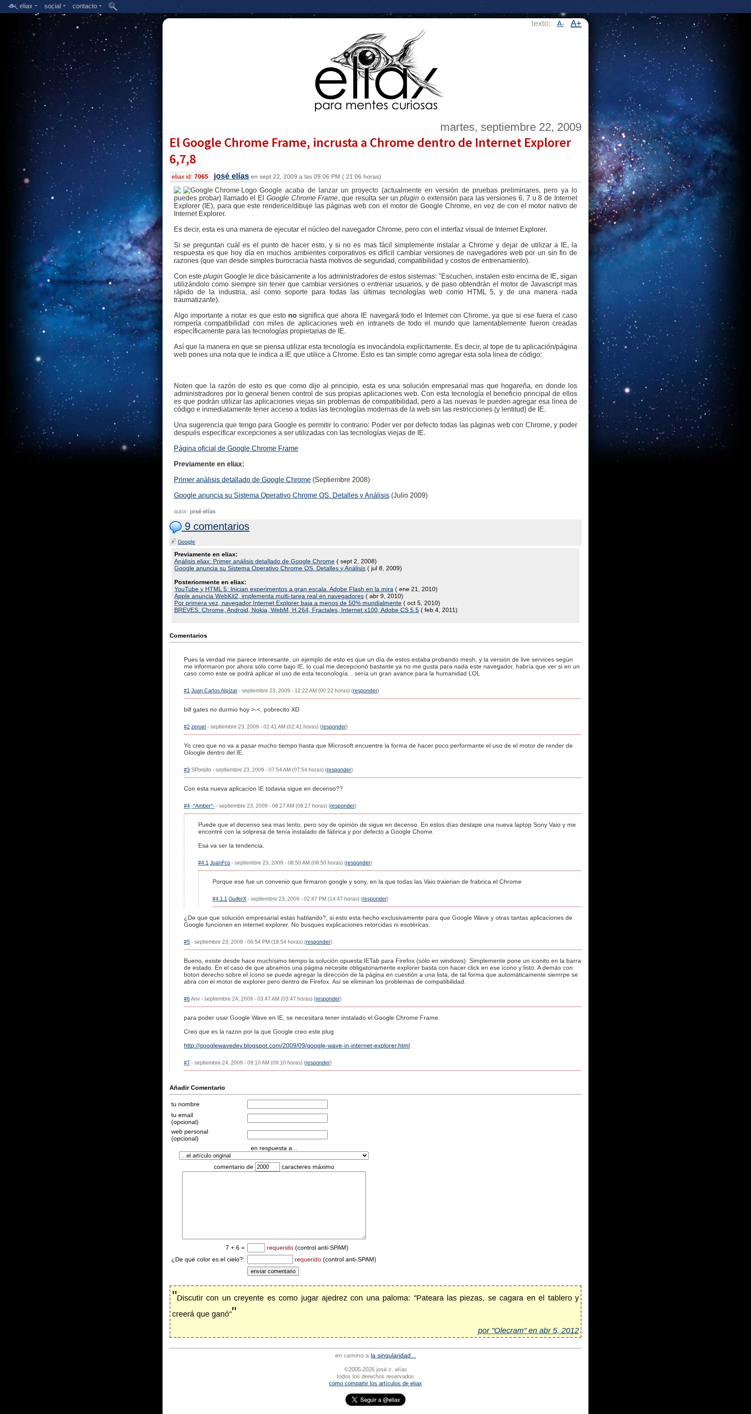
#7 (187, 1063)
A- (560, 23)
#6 (187, 999)
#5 (187, 942)
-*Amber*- (203, 806)
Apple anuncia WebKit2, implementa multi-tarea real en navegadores (269, 595)
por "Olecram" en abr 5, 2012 (528, 1330)
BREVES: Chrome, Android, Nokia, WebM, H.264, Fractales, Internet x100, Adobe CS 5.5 (296, 609)
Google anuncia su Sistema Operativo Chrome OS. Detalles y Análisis (281, 495)
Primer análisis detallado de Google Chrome (242, 479)
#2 (187, 727)
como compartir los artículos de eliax (375, 1383)
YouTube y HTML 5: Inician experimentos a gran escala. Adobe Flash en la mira (283, 589)
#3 (187, 770)
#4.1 (203, 863)
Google (186, 542)
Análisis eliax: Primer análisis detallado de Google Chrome (254, 561)
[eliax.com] (375, 68)
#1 (187, 691)
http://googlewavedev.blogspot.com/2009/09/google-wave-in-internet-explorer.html (297, 1045)
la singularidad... (393, 1355)
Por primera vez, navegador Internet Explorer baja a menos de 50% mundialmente (288, 602)
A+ (576, 23)
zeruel (198, 727)
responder (365, 691)
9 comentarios (215, 526)
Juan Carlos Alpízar (214, 691)
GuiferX (237, 899)
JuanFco (220, 863)
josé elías (231, 176)
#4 (187, 806)
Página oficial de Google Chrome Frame (236, 448)
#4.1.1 (220, 899)
